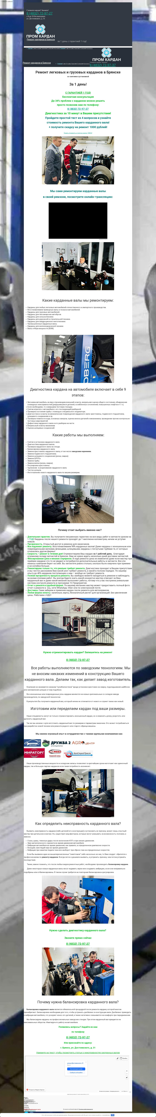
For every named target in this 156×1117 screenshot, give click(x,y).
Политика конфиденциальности (86, 1109)
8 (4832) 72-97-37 (103, 65)
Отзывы (38, 48)
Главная (30, 48)
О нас (34, 48)
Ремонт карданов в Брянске (41, 39)
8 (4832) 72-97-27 (40, 13)
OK (112, 1115)
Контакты (57, 48)
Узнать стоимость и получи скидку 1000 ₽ (78, 133)
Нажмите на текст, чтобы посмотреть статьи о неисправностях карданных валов (78, 1052)
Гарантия (44, 48)
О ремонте (50, 48)
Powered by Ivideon (103, 239)
